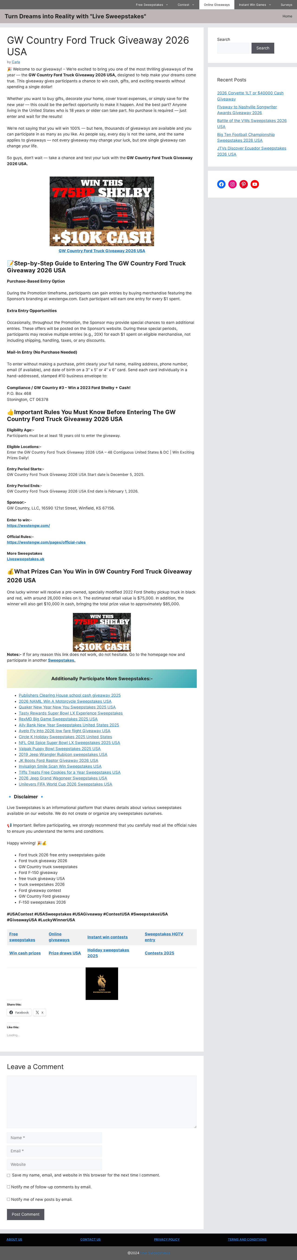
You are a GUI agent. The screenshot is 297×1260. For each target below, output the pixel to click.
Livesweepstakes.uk (25, 559)
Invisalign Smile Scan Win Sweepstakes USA (60, 766)
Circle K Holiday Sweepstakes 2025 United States (65, 737)
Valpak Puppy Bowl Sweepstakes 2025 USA (60, 748)
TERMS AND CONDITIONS (247, 1239)
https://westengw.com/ (28, 525)
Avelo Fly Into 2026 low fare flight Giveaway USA (64, 730)
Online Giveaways (217, 4)
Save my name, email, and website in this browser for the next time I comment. (86, 1175)
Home (287, 16)
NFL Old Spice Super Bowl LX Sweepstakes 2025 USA (69, 742)
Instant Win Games (252, 4)
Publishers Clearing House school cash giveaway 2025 (70, 695)
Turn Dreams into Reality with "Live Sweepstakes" (75, 16)
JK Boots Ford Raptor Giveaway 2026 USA (58, 760)
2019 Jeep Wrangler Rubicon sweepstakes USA (63, 754)
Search (223, 39)
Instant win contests (107, 937)
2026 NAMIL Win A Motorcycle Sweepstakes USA (65, 701)
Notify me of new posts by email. (42, 1199)
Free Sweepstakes (149, 4)
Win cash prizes (25, 953)
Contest (183, 4)
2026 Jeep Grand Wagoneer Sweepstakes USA (63, 778)
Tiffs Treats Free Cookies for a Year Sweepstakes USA (70, 772)
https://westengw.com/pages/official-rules (46, 542)
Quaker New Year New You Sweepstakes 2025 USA (67, 707)
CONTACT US (90, 1239)
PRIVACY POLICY (167, 1239)
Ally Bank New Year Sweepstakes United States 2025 (69, 725)
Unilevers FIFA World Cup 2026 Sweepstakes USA (65, 784)
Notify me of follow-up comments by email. (51, 1187)
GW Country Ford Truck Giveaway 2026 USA (102, 250)
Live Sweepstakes (155, 1253)
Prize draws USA (65, 953)
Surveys (286, 4)
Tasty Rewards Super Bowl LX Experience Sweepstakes (71, 713)
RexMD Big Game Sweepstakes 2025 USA (58, 719)
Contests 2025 (159, 953)
